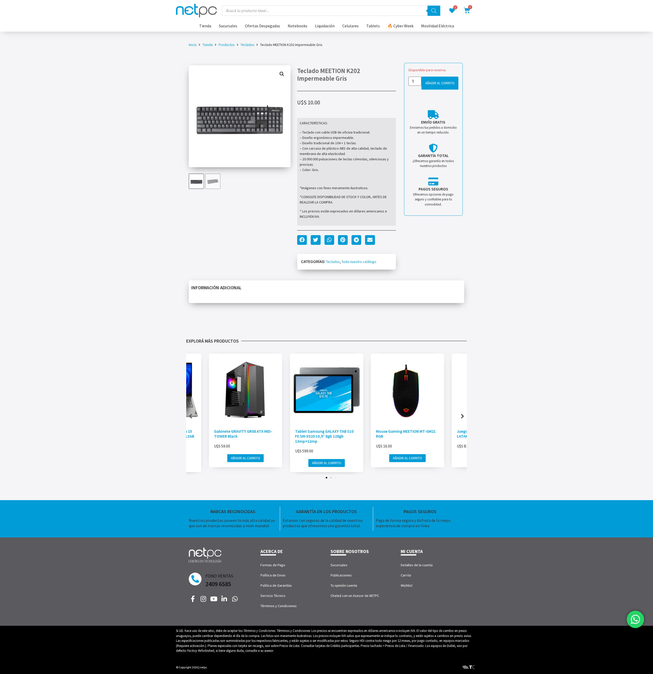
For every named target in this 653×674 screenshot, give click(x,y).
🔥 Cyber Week (400, 25)
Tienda (205, 25)
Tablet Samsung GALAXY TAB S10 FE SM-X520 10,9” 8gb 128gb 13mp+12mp (324, 436)
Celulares (350, 25)
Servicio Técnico (272, 595)
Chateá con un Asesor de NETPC (355, 595)
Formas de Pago (272, 565)
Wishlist (406, 585)
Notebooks (297, 25)
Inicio (193, 44)
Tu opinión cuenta (344, 585)
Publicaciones (341, 575)
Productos (227, 44)
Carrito (406, 575)
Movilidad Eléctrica (437, 25)
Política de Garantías (276, 585)
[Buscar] (434, 11)
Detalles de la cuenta (417, 565)
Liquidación (325, 25)
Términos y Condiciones (278, 606)
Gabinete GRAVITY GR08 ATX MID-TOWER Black (243, 434)
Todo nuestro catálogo (359, 261)
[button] (281, 74)
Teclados (247, 44)
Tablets (373, 25)
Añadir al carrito (440, 83)
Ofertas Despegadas (262, 25)
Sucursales (228, 25)
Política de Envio (272, 575)
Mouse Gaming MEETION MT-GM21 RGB (406, 434)
